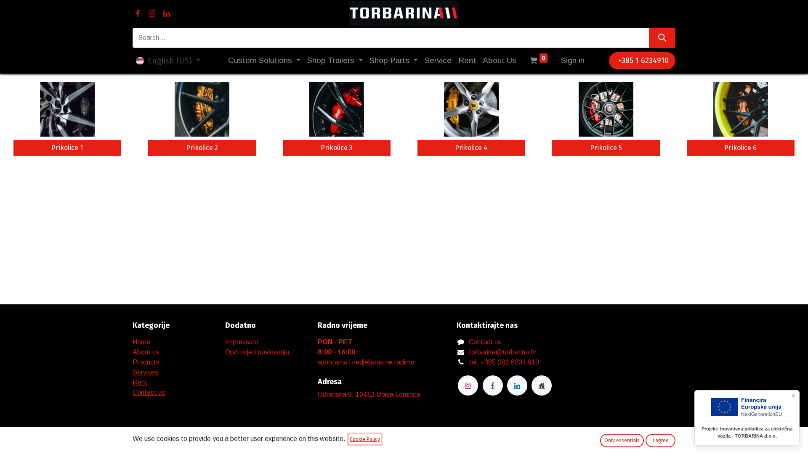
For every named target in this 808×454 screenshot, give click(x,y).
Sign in (573, 60)
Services (145, 372)
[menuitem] (438, 60)
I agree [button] (661, 440)
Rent (140, 382)
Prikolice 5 (606, 148)
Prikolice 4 (471, 148)
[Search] (662, 38)
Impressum (241, 342)
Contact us (149, 392)
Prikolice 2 (202, 148)
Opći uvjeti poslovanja (257, 352)
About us (146, 352)
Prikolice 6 (740, 148)
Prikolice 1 (67, 148)
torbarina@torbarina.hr (503, 352)
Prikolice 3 (337, 148)
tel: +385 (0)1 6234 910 (504, 362)
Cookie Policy (365, 439)
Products (146, 362)
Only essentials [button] (622, 440)
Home (141, 342)
